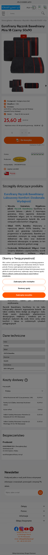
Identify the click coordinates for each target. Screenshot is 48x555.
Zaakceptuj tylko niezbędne (24, 282)
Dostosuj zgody (24, 288)
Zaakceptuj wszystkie (24, 295)
